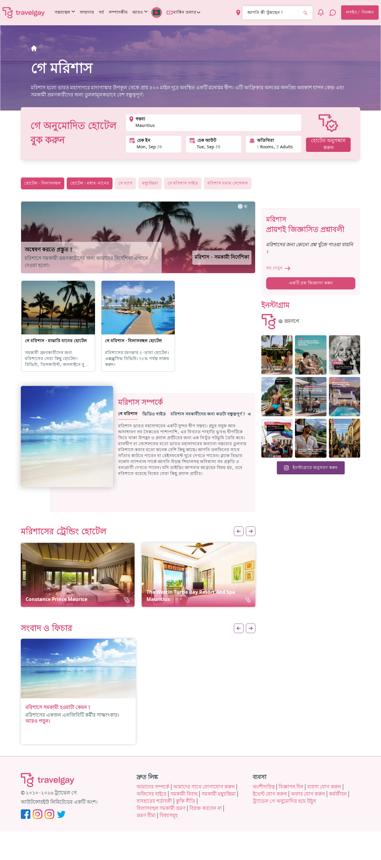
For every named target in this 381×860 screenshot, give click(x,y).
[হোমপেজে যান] (23, 12)
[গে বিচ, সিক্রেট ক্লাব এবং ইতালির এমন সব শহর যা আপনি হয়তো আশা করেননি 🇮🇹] (310, 355)
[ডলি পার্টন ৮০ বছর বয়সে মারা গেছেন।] (344, 355)
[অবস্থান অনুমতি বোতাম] (238, 12)
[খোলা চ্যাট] (332, 12)
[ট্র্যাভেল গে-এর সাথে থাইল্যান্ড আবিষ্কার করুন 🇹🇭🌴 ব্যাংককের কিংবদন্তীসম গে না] (277, 396)
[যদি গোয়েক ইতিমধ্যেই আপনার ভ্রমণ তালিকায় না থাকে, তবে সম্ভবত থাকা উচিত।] (277, 355)
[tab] (240, 206)
